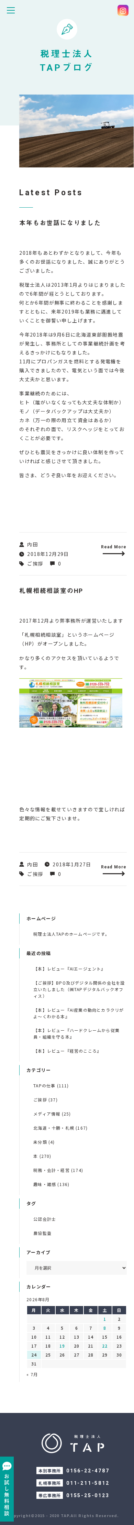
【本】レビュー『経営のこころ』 (67, 1051)
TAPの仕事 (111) (51, 1085)
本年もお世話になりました (60, 223)
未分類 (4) (44, 1142)
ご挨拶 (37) (45, 1099)
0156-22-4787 (88, 1470)
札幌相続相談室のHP (51, 590)
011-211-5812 (88, 1483)
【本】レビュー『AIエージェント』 (69, 969)
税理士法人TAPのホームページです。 (71, 934)
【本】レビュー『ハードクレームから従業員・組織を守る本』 (76, 1033)
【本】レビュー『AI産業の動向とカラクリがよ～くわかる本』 (78, 1013)
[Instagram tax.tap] (123, 10)
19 (62, 1346)
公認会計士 (44, 1219)
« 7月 (32, 1374)
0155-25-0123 (88, 1495)
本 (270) (42, 1156)
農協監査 (42, 1233)
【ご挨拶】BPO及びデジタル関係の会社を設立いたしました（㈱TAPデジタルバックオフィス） (79, 989)
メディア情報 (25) (52, 1114)
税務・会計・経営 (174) (58, 1170)
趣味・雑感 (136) (51, 1184)
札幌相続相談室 (43, 634)
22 (105, 1346)
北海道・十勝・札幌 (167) (60, 1128)
